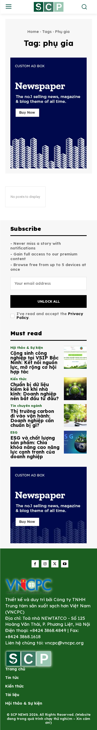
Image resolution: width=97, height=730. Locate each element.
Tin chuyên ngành (26, 405)
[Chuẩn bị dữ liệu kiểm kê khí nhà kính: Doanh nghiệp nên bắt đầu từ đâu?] (75, 388)
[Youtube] (64, 563)
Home (33, 31)
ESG (14, 432)
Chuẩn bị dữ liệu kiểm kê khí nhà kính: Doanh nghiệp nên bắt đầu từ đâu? (34, 391)
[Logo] (28, 586)
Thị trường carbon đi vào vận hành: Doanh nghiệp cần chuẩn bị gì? (32, 418)
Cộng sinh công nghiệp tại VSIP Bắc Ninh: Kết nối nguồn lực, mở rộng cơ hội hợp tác (34, 362)
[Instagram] (45, 563)
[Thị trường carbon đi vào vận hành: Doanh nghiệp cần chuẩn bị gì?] (75, 415)
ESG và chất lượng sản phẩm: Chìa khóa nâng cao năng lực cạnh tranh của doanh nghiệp (34, 447)
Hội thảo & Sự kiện (26, 347)
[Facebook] (35, 563)
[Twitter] (54, 563)
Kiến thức (18, 379)
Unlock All (49, 301)
